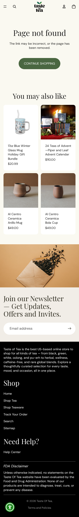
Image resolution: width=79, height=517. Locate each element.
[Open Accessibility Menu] (10, 507)
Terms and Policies (39, 508)
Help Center (12, 452)
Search (8, 421)
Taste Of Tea (44, 501)
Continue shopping (39, 63)
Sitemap (9, 428)
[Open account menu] (64, 6)
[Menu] (5, 7)
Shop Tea (10, 401)
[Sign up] (69, 328)
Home (8, 394)
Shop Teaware (14, 407)
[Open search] (14, 6)
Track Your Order (15, 414)
